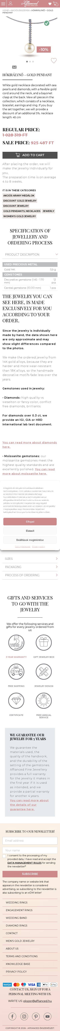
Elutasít (30, 530)
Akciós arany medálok (18, 195)
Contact (12, 933)
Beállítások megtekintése (30, 540)
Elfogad (30, 521)
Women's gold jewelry (19, 216)
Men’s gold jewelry (20, 940)
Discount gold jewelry (19, 200)
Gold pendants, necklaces (21, 211)
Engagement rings (19, 910)
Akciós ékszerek (20, 10)
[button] (27, 61)
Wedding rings (17, 902)
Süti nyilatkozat (22, 546)
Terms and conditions (22, 956)
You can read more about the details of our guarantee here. (29, 805)
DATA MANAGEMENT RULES (25, 862)
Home (5, 10)
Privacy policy (38, 546)
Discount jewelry (15, 205)
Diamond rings (16, 925)
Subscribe (30, 874)
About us (12, 948)
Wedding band (16, 917)
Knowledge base (18, 964)
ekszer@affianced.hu (37, 1001)
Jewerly (48, 211)
